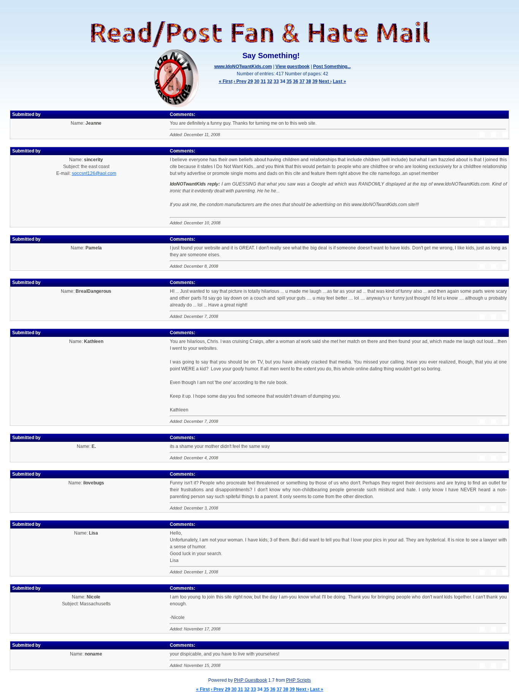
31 (263, 81)
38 (308, 81)
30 (257, 81)
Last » (339, 81)
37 (302, 81)
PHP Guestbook (250, 680)
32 (269, 81)
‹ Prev (240, 81)
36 (295, 81)
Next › (325, 81)
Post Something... (332, 66)
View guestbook (292, 66)
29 (250, 81)
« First (226, 81)
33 (276, 81)
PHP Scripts (298, 680)
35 (289, 81)
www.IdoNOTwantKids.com (243, 66)
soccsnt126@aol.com (94, 173)
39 (315, 81)
